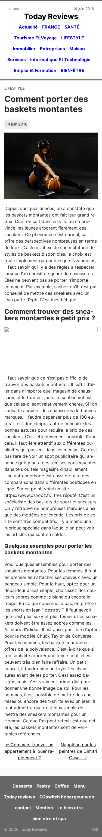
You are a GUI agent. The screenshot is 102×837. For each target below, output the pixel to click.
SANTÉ (71, 27)
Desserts (22, 786)
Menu (79, 786)
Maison (77, 48)
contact (23, 807)
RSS (94, 829)
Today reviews (19, 797)
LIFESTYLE (72, 37)
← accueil (16, 9)
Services (16, 59)
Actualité (28, 27)
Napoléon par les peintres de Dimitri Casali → (78, 751)
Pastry (43, 786)
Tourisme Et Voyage (35, 37)
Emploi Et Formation (35, 70)
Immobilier (24, 48)
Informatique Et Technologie (60, 59)
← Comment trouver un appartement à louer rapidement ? (29, 751)
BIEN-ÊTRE (72, 70)
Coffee (61, 786)
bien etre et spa (49, 818)
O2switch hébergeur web (66, 797)
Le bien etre (70, 807)
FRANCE (51, 27)
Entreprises (52, 48)
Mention (44, 807)
